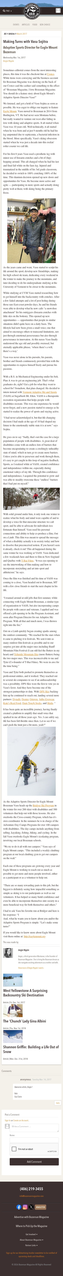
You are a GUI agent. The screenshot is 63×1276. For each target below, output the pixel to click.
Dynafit (16, 699)
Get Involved (31, 1234)
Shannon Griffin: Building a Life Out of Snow (31, 1049)
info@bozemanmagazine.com (32, 1196)
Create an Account (20, 1120)
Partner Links (30, 1245)
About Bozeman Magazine (31, 1239)
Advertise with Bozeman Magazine (31, 1217)
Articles (26, 24)
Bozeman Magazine (31, 11)
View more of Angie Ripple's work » (31, 968)
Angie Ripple (8, 60)
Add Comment (34, 1162)
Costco (50, 74)
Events (16, 24)
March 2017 (22, 33)
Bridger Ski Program (43, 805)
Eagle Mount (9, 111)
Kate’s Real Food (12, 703)
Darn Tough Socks (32, 703)
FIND (7, 10)
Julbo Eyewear (46, 699)
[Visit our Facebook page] (18, 1206)
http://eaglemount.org (35, 936)
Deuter (25, 699)
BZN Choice (45, 24)
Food (34, 24)
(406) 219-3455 (31, 1188)
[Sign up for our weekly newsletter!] (40, 1206)
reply (58, 1103)
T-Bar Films (27, 560)
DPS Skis (44, 691)
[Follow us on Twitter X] (31, 1206)
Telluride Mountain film (26, 654)
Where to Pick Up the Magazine (31, 1226)
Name (12, 1135)
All (5, 33)
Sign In (8, 1120)
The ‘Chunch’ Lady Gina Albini (24, 1021)
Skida (50, 703)
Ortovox (34, 699)
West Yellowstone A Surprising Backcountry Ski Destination (25, 993)
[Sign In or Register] (58, 10)
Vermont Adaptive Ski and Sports (40, 392)
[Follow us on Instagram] (25, 1206)
